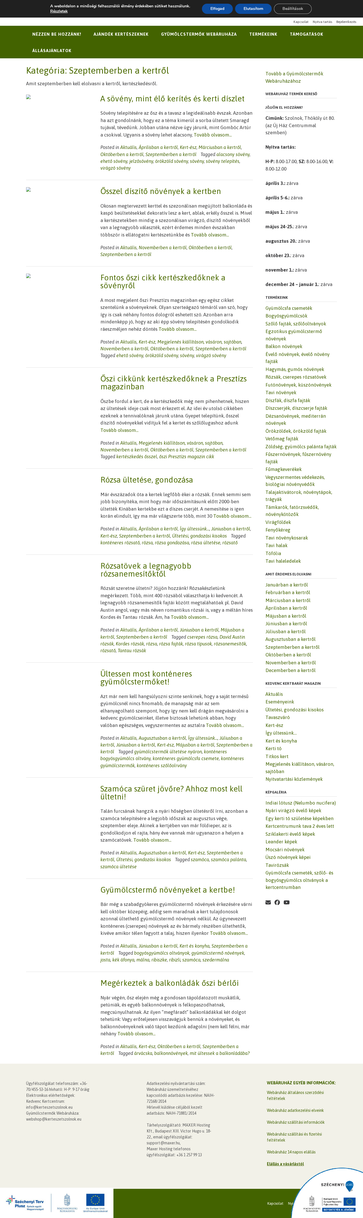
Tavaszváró (277, 717)
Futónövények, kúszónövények (298, 385)
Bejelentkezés (346, 22)
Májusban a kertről (195, 744)
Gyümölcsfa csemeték (288, 308)
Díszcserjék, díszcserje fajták (296, 408)
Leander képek (281, 841)
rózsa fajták (171, 643)
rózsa (147, 542)
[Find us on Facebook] (277, 902)
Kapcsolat (301, 22)
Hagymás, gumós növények (294, 369)
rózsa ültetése (205, 542)
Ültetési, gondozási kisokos (199, 535)
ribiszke (159, 959)
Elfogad (217, 8)
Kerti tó (273, 748)
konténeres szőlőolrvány (162, 765)
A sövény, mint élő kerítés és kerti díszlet (172, 98)
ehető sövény (113, 161)
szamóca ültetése (118, 866)
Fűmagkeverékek (283, 469)
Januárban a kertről (286, 585)
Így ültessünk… (281, 733)
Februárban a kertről (287, 592)
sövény (197, 161)
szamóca (200, 859)
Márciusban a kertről (220, 147)
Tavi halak (276, 545)
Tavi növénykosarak (286, 538)
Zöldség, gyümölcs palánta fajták (301, 446)
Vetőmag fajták (281, 438)
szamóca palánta (228, 859)
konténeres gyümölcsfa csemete (186, 758)
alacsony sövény (233, 154)
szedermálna (215, 959)
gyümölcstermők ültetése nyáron (168, 751)
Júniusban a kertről (230, 528)
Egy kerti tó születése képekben (299, 818)
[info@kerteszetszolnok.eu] (296, 902)
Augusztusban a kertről (162, 738)
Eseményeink (279, 702)
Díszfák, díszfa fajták (287, 400)
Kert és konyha (195, 945)
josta (105, 959)
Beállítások (292, 8)
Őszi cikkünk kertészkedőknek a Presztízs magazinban (173, 382)
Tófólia (273, 553)
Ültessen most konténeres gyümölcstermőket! (146, 677)
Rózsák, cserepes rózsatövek (295, 377)
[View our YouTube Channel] (287, 902)
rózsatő (230, 542)
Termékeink (263, 34)
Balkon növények (283, 346)
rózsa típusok (198, 643)
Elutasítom (253, 8)
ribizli (174, 959)
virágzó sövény (115, 167)
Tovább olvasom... (213, 135)
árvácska (143, 1053)
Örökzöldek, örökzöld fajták (295, 431)
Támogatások (306, 34)
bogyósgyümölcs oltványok (161, 952)
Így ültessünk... (194, 528)
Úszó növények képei (288, 857)
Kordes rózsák (130, 643)
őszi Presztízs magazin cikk (186, 456)
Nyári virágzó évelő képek (293, 810)
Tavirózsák (277, 865)
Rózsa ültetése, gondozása (146, 479)
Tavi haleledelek (283, 561)
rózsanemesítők (230, 643)
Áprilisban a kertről (158, 147)
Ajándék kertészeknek (121, 34)
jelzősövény (141, 161)
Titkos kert (276, 756)
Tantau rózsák (132, 650)
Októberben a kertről (121, 154)
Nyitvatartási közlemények (294, 779)
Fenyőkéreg (277, 530)
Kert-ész (188, 147)
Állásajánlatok (51, 50)
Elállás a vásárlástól (285, 1164)
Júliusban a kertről (285, 631)
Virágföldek (278, 522)
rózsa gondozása (172, 542)
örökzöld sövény (171, 161)
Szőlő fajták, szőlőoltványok (295, 324)
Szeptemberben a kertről (171, 154)
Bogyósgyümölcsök (286, 316)
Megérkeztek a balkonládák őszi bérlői (169, 982)
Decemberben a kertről (290, 670)
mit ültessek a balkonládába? (220, 1053)
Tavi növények (280, 392)
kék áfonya (123, 959)
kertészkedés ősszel (136, 456)
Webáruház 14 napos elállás (291, 1152)
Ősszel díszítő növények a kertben (160, 191)
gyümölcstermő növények (217, 952)
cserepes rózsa (202, 636)
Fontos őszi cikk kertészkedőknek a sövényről (162, 281)
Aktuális (128, 147)
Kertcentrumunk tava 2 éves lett (299, 826)
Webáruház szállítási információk (296, 1122)
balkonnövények (171, 1053)
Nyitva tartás (322, 22)
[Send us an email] (268, 902)
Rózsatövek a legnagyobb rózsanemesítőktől (145, 569)
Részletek (59, 11)
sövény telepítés (222, 161)
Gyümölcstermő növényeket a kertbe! (167, 889)
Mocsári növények (285, 849)
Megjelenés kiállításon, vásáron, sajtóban (199, 341)
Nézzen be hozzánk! (56, 34)
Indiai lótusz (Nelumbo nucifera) (300, 803)
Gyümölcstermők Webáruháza (199, 34)
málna (142, 959)
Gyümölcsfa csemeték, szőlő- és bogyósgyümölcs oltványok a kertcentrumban (299, 880)
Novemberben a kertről (163, 247)
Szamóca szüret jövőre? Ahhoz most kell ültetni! (171, 792)
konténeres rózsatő (120, 542)
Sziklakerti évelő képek (290, 834)
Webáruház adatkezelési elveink (295, 1110)
